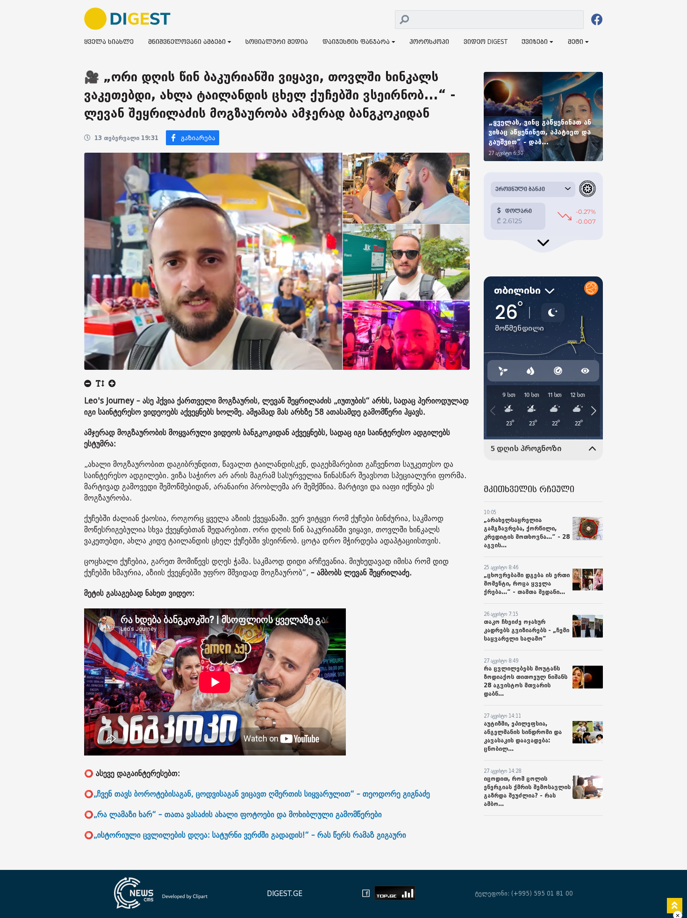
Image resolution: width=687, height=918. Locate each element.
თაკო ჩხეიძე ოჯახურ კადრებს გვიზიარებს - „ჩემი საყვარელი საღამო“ (526, 630)
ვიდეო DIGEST (486, 42)
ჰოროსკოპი (429, 42)
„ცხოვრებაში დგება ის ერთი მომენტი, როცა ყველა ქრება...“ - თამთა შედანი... (527, 583)
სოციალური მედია (276, 42)
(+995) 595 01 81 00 (542, 893)
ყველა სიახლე (109, 42)
